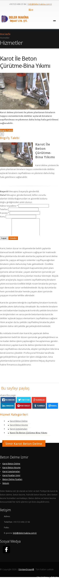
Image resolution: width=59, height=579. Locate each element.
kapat (4, 238)
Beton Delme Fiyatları (12, 479)
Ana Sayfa (5, 33)
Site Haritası (42, 577)
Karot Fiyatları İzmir (11, 475)
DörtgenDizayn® (26, 569)
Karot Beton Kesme (19, 425)
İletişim (5, 483)
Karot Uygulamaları (18, 428)
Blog (31, 9)
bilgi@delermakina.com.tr (40, 4)
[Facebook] (6, 550)
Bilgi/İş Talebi (6, 130)
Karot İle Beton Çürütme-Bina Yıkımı (28, 432)
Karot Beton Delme (19, 421)
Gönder (13, 238)
